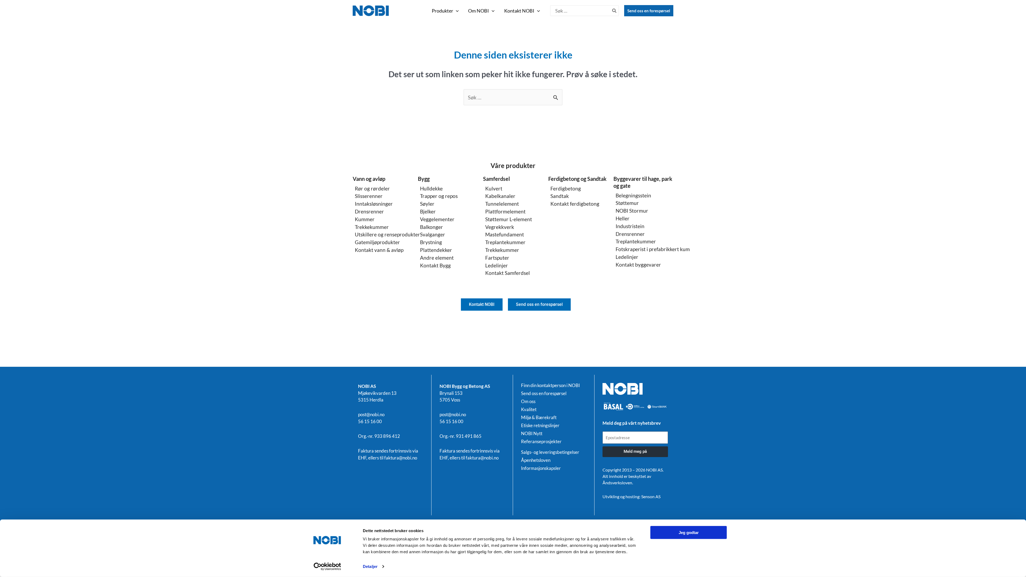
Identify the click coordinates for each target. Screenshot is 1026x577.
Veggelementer (437, 219)
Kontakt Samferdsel (507, 273)
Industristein (630, 226)
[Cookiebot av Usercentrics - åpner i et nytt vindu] (327, 567)
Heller (622, 218)
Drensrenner (369, 211)
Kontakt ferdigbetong (574, 204)
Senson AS (650, 496)
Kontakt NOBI (519, 11)
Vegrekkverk (499, 227)
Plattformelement (505, 211)
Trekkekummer (372, 227)
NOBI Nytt (531, 433)
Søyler (427, 204)
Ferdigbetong (565, 188)
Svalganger (432, 234)
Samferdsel (496, 179)
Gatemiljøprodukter (377, 242)
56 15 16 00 (370, 421)
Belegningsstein (633, 195)
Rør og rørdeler (372, 188)
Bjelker (428, 211)
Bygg (424, 179)
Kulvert (493, 188)
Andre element (437, 258)
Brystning (431, 242)
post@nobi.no (371, 414)
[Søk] (614, 11)
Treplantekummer (505, 242)
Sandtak (559, 196)
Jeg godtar (689, 532)
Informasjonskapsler (541, 468)
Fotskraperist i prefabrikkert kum (653, 249)
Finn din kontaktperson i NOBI (550, 385)
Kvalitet (529, 409)
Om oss (528, 401)
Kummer (365, 219)
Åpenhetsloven (535, 460)
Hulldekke (431, 188)
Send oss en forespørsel (648, 10)
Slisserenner (369, 196)
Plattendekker (436, 250)
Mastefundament (504, 234)
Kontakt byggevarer (638, 265)
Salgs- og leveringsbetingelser (550, 452)
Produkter (442, 11)
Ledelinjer (496, 265)
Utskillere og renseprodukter (387, 234)
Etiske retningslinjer (540, 425)
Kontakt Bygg (435, 265)
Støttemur (627, 203)
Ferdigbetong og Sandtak (577, 179)
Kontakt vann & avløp (379, 250)
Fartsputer (497, 258)
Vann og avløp (369, 179)
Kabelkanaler (500, 196)
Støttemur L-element (508, 219)
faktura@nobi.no (400, 458)
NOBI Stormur (632, 211)
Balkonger (431, 227)
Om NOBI (478, 11)
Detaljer (370, 566)
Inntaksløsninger (374, 204)
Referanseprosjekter (541, 441)
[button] (456, 10)
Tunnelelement (502, 204)
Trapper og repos (439, 196)
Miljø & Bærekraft (539, 417)
